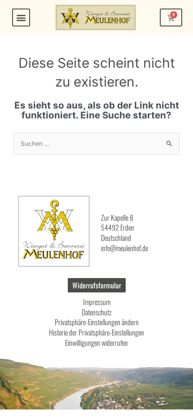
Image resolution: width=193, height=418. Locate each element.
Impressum (96, 301)
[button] (21, 17)
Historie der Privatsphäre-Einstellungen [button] (96, 332)
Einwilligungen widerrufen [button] (96, 342)
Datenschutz (96, 312)
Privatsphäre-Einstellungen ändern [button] (97, 322)
